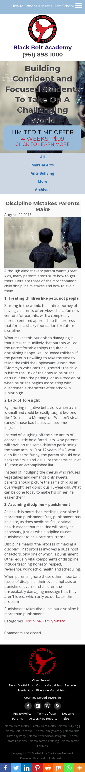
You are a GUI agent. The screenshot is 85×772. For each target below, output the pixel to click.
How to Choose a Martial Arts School (42, 5)
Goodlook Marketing (51, 758)
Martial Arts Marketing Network (53, 753)
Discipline (32, 621)
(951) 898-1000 (42, 54)
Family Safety (54, 621)
